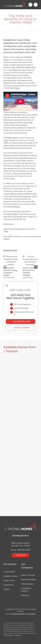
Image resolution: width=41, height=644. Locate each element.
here (24, 216)
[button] (5, 267)
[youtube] (25, 605)
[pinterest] (30, 605)
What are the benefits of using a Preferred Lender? (11, 260)
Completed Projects (26, 589)
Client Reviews (27, 584)
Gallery (6, 589)
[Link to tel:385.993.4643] (30, 5)
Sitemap (18, 635)
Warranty (25, 595)
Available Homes (10, 576)
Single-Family (9, 580)
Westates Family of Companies (24, 614)
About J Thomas (28, 575)
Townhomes (8, 585)
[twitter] (16, 605)
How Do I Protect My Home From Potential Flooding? (30, 260)
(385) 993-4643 (23, 550)
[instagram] (20, 605)
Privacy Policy (8, 635)
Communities (9, 571)
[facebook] (11, 605)
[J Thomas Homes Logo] (14, 3)
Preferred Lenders (28, 579)
